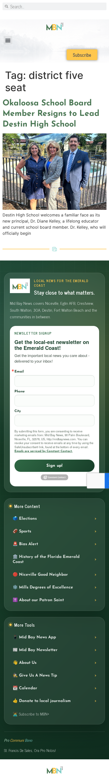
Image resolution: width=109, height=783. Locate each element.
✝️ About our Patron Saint (38, 600)
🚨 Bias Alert (25, 544)
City (17, 411)
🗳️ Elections (25, 519)
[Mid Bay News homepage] (20, 286)
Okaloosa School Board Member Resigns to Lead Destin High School (51, 114)
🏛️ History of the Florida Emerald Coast (46, 559)
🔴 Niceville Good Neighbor (40, 575)
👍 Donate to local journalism (42, 701)
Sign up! (54, 466)
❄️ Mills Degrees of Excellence (43, 587)
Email (19, 371)
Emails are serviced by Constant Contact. (43, 451)
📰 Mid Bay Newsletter (35, 650)
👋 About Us (25, 663)
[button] (8, 40)
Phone (19, 391)
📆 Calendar (25, 688)
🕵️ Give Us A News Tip (35, 676)
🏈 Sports (22, 531)
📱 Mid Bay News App (34, 637)
